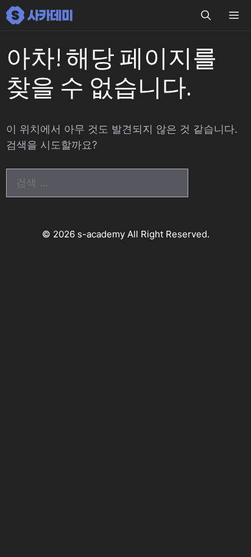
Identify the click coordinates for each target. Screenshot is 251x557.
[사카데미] (41, 15)
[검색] (209, 183)
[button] (206, 15)
